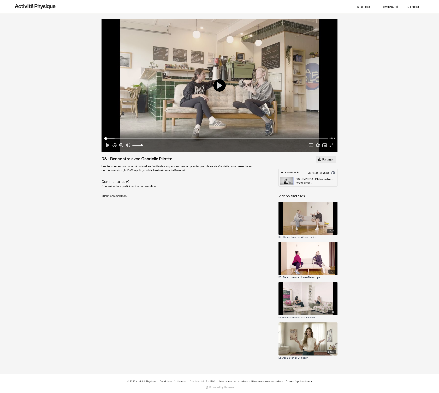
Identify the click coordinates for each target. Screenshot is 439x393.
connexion (108, 186)
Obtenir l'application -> (299, 381)
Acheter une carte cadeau (233, 381)
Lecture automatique (318, 172)
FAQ (212, 381)
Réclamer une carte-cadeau (267, 381)
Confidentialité (198, 381)
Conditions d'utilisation (173, 381)
